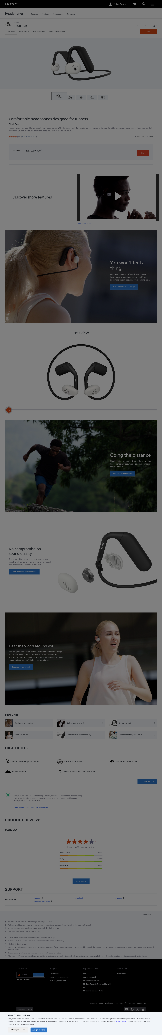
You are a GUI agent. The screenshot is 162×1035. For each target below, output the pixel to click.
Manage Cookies (18, 1030)
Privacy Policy (121, 1021)
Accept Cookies (39, 1030)
